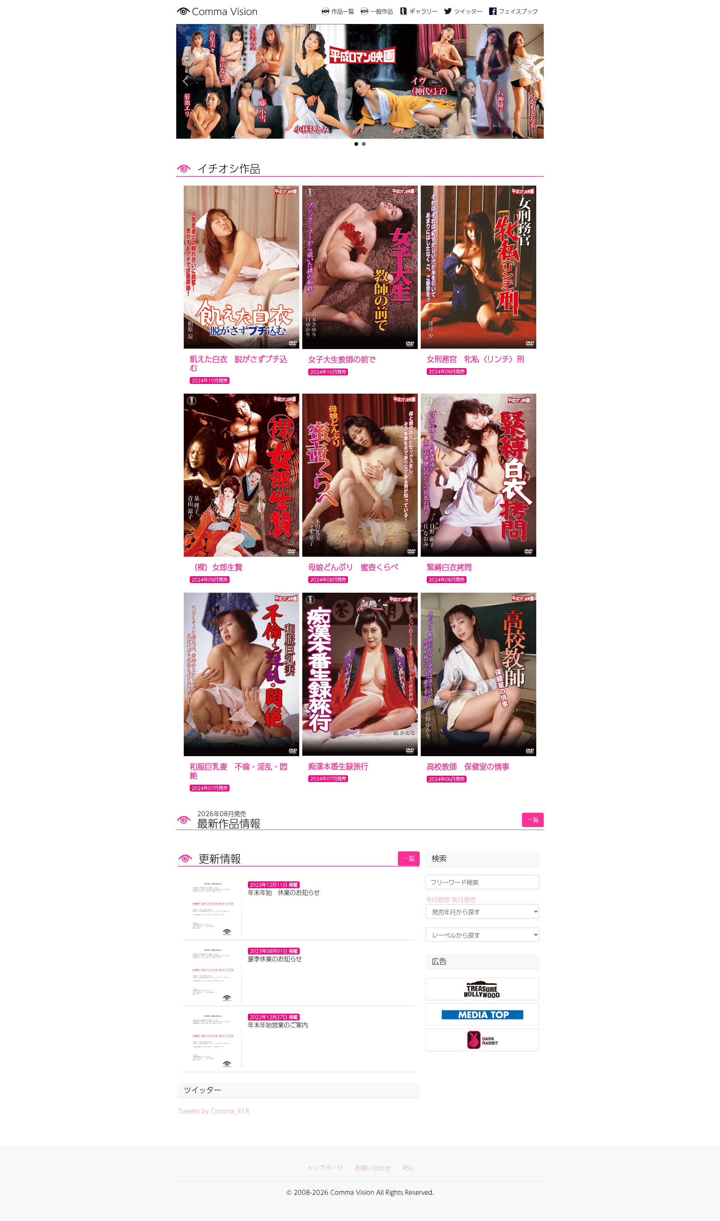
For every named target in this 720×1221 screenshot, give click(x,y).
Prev (186, 81)
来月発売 (464, 899)
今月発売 (438, 899)
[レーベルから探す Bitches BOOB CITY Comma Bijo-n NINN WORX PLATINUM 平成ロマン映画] (482, 934)
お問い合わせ (373, 1168)
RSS (408, 1168)
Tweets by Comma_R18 (213, 1111)
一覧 (533, 819)
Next (534, 81)
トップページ (325, 1168)
